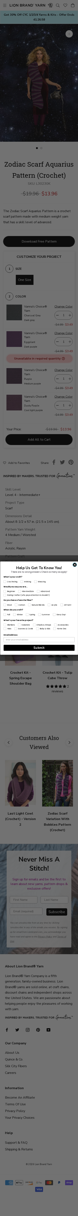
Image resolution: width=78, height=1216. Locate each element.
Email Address (10, 634)
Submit (39, 648)
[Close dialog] (75, 565)
